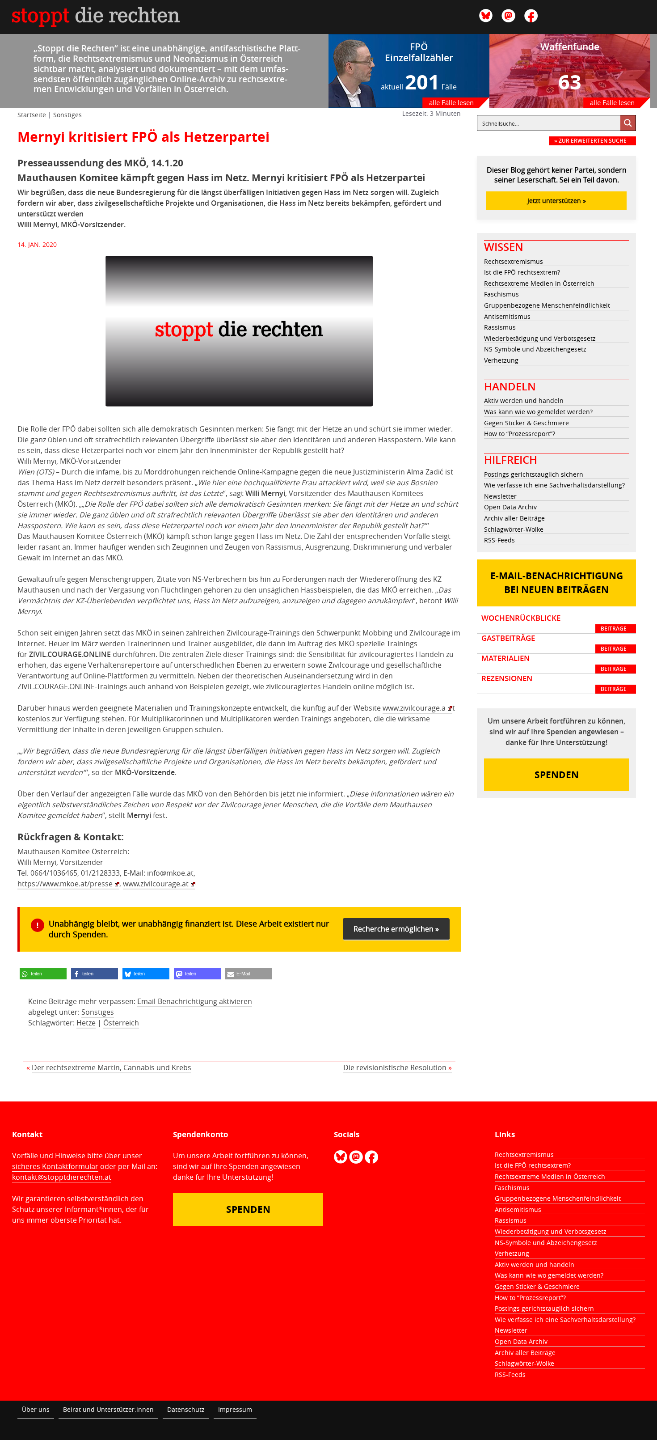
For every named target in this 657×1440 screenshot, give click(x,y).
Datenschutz (186, 1409)
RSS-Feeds (499, 540)
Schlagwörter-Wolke (513, 529)
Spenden (557, 774)
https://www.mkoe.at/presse (65, 884)
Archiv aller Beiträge (514, 518)
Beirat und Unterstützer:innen (108, 1409)
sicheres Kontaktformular (55, 1166)
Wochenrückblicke (554, 623)
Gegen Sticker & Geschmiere (526, 423)
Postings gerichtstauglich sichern (533, 474)
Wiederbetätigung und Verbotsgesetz (540, 338)
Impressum (235, 1409)
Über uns (36, 1409)
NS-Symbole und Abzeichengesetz (535, 349)
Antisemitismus (507, 316)
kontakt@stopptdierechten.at (61, 1177)
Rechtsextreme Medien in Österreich (539, 283)
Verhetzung (501, 360)
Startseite (31, 114)
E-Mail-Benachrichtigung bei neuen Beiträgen (556, 583)
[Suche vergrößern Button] (628, 123)
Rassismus (500, 327)
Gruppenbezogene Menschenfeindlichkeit (547, 305)
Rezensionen (554, 683)
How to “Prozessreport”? (519, 433)
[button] (43, 973)
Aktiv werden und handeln (524, 400)
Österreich (121, 1023)
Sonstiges (67, 114)
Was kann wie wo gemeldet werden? (538, 411)
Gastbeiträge (554, 643)
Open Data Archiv (510, 507)
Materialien (554, 663)
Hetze (86, 1023)
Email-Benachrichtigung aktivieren (194, 1001)
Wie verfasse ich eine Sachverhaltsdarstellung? (554, 485)
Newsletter (500, 496)
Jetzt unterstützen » (556, 200)
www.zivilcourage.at (156, 884)
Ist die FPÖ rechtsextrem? (522, 272)
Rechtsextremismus (513, 261)
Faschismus (501, 294)
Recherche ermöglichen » (396, 929)
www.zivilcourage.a (414, 708)
